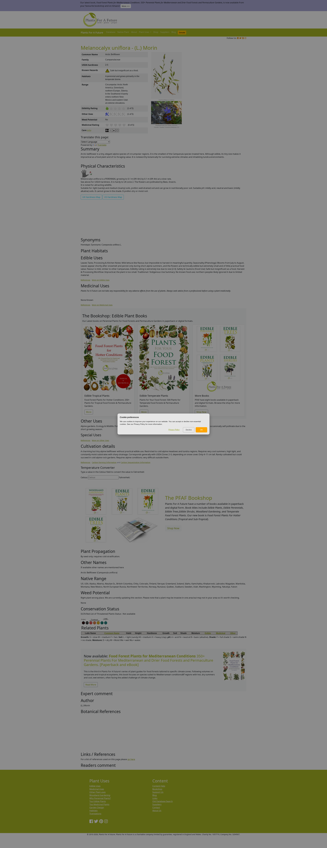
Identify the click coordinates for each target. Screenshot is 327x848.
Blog (173, 32)
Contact (156, 807)
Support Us (157, 792)
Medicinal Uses (96, 789)
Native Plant (123, 32)
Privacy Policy (174, 430)
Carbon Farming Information (104, 462)
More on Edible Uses (100, 280)
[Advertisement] (233, 95)
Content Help (158, 786)
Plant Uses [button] (144, 32)
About (134, 32)
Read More (90, 684)
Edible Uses (95, 786)
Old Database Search (162, 801)
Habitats (93, 810)
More (88, 412)
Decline (189, 430)
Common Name (111, 633)
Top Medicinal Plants (99, 804)
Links (154, 798)
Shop (155, 32)
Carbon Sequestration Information (135, 462)
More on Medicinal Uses (102, 305)
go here (131, 759)
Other (233, 633)
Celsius (84, 477)
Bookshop (157, 789)
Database (110, 32)
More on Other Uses (100, 440)
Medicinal (220, 633)
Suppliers (164, 32)
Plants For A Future (92, 32)
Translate (101, 145)
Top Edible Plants (97, 801)
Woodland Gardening (99, 795)
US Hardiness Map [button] (113, 197)
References (85, 280)
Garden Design (96, 807)
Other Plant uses (97, 792)
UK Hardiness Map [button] (91, 197)
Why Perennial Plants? (100, 798)
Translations (95, 813)
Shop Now (201, 412)
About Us (156, 810)
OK (201, 430)
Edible (208, 633)
